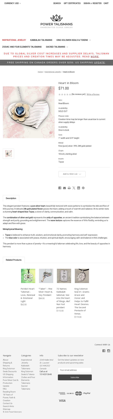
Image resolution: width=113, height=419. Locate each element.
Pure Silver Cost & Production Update (10, 383)
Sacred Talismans (55, 47)
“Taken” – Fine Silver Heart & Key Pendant (46, 291)
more (95, 56)
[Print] (69, 188)
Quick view (28, 273)
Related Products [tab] (13, 260)
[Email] (64, 188)
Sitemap (6, 409)
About (5, 360)
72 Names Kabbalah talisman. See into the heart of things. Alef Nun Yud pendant (63, 298)
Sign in (87, 3)
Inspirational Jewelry (14, 40)
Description (11, 198)
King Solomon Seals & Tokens (72, 40)
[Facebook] (59, 188)
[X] (73, 188)
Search (57, 3)
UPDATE (99, 62)
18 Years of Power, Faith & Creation (9, 398)
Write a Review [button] (93, 94)
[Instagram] (108, 350)
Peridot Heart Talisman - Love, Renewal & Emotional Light (28, 295)
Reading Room (9, 392)
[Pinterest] (83, 188)
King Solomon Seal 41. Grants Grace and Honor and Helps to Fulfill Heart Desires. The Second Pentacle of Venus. (81, 301)
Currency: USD (11, 3)
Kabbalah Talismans (41, 40)
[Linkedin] (78, 188)
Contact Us (7, 403)
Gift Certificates (72, 3)
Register (97, 3)
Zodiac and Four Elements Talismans (22, 47)
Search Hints (8, 406)
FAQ (4, 389)
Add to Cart (28, 278)
